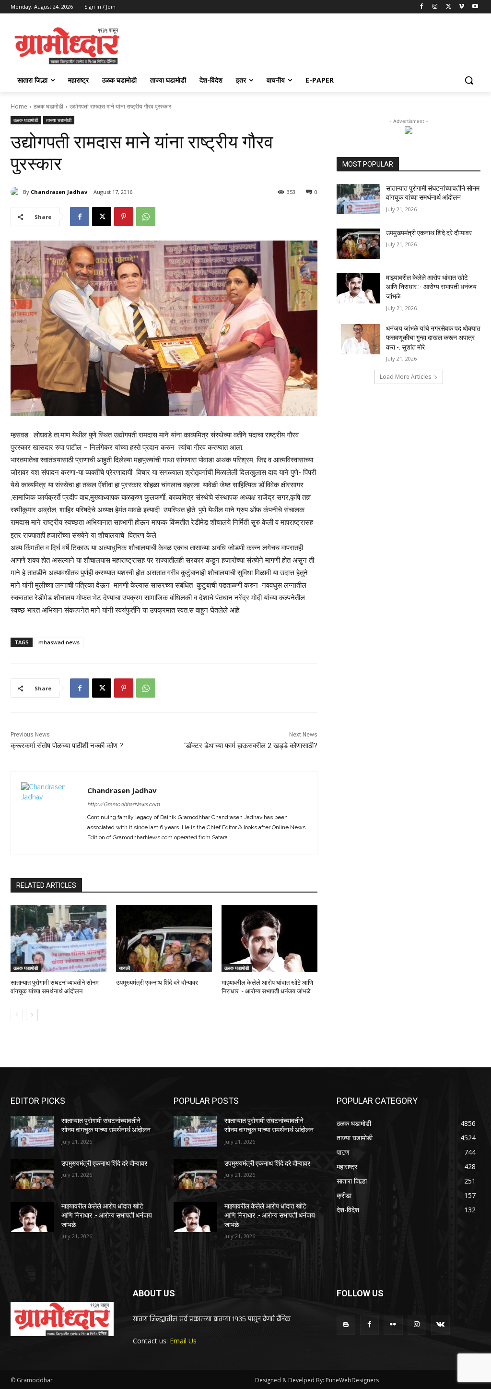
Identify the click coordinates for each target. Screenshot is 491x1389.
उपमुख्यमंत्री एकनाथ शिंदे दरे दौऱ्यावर (157, 982)
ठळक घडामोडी (48, 106)
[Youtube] (474, 6)
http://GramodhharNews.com (123, 804)
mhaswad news (59, 642)
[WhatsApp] (145, 216)
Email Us (183, 1340)
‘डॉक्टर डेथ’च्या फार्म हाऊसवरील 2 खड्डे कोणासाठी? (250, 745)
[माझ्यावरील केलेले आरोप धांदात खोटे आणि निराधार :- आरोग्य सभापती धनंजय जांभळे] (269, 938)
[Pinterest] (123, 216)
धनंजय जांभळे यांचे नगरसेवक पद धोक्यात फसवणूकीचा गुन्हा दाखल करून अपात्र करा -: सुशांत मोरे (433, 338)
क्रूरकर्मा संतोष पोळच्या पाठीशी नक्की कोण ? (67, 745)
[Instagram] (435, 6)
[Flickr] (393, 1325)
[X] (448, 6)
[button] (468, 80)
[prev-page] (17, 1015)
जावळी (124, 968)
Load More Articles (405, 377)
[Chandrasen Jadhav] (17, 192)
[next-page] (32, 1015)
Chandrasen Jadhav (59, 191)
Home (19, 106)
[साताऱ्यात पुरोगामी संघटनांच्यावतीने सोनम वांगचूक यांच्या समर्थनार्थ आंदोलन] (58, 938)
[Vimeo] (461, 6)
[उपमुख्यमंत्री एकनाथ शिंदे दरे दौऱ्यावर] (164, 938)
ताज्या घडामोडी (58, 120)
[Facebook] (421, 6)
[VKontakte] (440, 1325)
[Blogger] (346, 1325)
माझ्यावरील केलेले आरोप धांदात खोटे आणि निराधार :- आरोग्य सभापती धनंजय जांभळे (431, 287)
